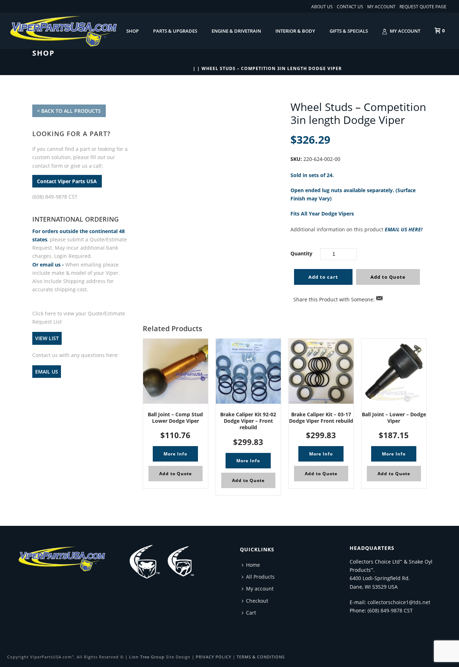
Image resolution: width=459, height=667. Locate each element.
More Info (175, 454)
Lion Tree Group (147, 656)
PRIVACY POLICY (213, 656)
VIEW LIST (47, 338)
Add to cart (323, 277)
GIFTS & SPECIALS (349, 31)
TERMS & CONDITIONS (261, 656)
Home (253, 564)
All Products (260, 576)
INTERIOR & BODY (295, 31)
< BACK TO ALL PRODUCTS (69, 110)
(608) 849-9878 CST (54, 196)
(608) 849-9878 (385, 610)
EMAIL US (46, 371)
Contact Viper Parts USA (67, 181)
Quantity (301, 253)
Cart (251, 612)
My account (405, 31)
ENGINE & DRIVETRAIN (236, 31)
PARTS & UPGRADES (175, 31)
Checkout (257, 600)
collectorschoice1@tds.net (399, 602)
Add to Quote (388, 277)
